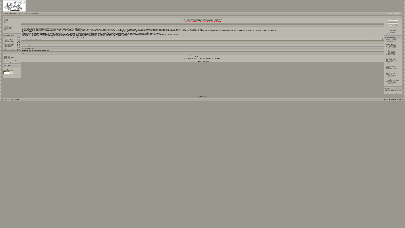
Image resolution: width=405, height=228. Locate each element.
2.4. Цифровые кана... (391, 77)
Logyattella (11, 62)
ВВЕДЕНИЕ (389, 50)
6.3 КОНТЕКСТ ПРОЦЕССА (392, 80)
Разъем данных (390, 57)
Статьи (11, 13)
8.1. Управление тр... (391, 52)
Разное (6, 30)
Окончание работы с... (391, 43)
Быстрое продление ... (391, 46)
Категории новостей (34, 13)
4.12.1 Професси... (9, 39)
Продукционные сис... (391, 69)
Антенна (388, 67)
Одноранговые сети (391, 44)
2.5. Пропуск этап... (390, 51)
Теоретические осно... (391, 68)
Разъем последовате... (391, 82)
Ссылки (25, 13)
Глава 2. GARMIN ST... (391, 60)
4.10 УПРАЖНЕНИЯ (391, 41)
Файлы (16, 13)
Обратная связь (8, 27)
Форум (20, 13)
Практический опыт (390, 59)
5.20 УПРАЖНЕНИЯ (391, 53)
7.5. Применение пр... (391, 75)
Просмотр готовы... (9, 44)
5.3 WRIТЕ (388, 72)
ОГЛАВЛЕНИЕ (389, 74)
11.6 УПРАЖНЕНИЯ (390, 81)
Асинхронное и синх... (391, 61)
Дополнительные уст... (391, 40)
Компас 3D (12, 99)
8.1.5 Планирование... (391, 45)
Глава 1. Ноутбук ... (390, 73)
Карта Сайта (7, 32)
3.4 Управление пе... (391, 83)
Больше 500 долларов (391, 39)
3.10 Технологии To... (391, 65)
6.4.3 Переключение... (391, 62)
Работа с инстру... (9, 49)
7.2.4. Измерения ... (391, 48)
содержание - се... (9, 46)
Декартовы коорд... (9, 42)
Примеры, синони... (9, 41)
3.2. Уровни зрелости (391, 47)
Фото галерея (7, 28)
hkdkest (30, 39)
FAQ (5, 22)
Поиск (5, 29)
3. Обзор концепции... (391, 66)
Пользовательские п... (391, 63)
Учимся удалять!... (9, 40)
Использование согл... (391, 58)
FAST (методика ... (9, 45)
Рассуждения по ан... (391, 54)
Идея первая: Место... (391, 76)
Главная (6, 13)
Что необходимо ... (9, 37)
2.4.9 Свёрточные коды (391, 79)
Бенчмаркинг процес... (391, 70)
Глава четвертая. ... (391, 84)
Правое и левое (390, 55)
